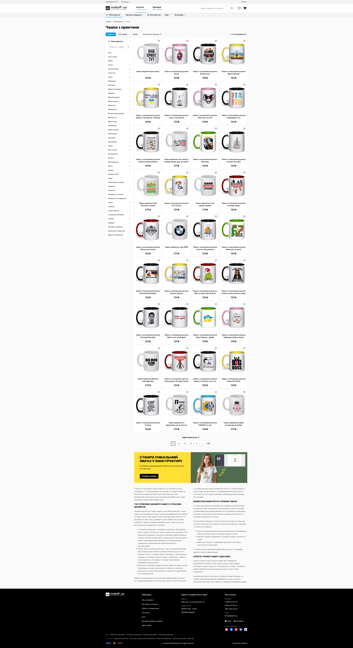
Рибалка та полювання (117, 198)
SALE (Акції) (112, 57)
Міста (110, 166)
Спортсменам (113, 211)
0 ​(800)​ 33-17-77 (111, 2)
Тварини (111, 223)
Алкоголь (111, 73)
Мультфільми (113, 162)
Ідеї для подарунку (134, 15)
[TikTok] (245, 629)
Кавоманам (112, 134)
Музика (111, 158)
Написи (111, 170)
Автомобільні (113, 69)
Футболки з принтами (117, 634)
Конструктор (155, 15)
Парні (110, 178)
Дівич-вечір (112, 122)
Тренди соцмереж (115, 227)
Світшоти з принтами (150, 634)
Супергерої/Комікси (116, 215)
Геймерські (112, 109)
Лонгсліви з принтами (165, 634)
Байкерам (112, 81)
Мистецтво (112, 150)
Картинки (111, 138)
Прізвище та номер (115, 194)
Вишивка (111, 93)
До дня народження (116, 113)
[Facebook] (231, 629)
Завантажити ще (189, 437)
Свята (110, 202)
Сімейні (111, 219)
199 (208, 444)
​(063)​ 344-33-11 (231, 605)
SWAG (110, 61)
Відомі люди (113, 101)
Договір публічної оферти (152, 621)
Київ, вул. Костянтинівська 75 (193, 602)
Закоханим (112, 126)
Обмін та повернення (150, 608)
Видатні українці (114, 89)
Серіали (111, 207)
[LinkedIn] (241, 629)
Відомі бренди (114, 97)
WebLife (244, 643)
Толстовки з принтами (133, 634)
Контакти (145, 613)
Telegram (240, 621)
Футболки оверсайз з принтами (183, 638)
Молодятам (112, 154)
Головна (108, 21)
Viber (229, 621)
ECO (109, 53)
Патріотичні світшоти (121, 638)
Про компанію (147, 600)
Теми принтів (114, 15)
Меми (110, 146)
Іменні (110, 65)
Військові (111, 105)
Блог (144, 617)
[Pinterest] (236, 629)
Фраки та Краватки (115, 235)
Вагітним (111, 85)
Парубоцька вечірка (116, 182)
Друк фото (112, 117)
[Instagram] (226, 629)
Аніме (110, 77)
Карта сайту (147, 625)
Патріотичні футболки (164, 638)
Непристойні (113, 174)
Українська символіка (116, 231)
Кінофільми (112, 142)
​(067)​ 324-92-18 (231, 609)
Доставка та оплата (150, 604)
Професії (111, 190)
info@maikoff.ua (231, 616)
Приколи (111, 186)
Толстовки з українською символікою (142, 638)
